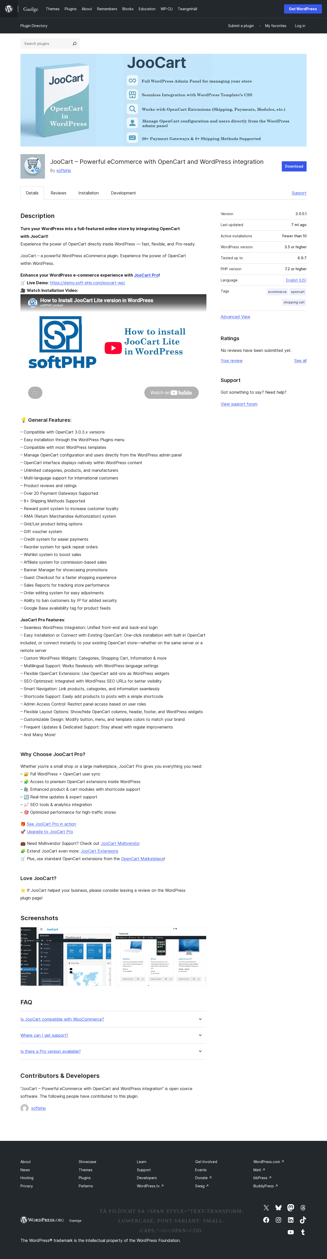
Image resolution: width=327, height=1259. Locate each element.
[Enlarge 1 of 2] (104, 933)
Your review (232, 360)
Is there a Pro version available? (50, 1051)
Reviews (58, 192)
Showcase (87, 1161)
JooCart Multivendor (120, 843)
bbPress (262, 1178)
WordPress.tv (150, 1186)
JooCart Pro (146, 275)
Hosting (26, 1178)
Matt (259, 1170)
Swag (202, 1186)
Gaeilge (75, 1220)
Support (299, 192)
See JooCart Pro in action (51, 823)
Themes (85, 1170)
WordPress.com (268, 1161)
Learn (141, 1161)
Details (32, 192)
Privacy (26, 1186)
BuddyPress (265, 1186)
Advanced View (235, 316)
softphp (63, 170)
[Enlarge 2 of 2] (199, 933)
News (25, 1170)
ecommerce (277, 292)
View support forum (239, 403)
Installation (88, 192)
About (25, 1161)
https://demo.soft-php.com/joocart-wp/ (87, 282)
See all (300, 360)
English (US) (296, 280)
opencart (298, 292)
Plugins (85, 1178)
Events (201, 1170)
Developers (147, 1178)
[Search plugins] (74, 44)
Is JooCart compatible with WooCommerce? (62, 1019)
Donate (203, 1178)
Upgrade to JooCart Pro (50, 831)
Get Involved (206, 1161)
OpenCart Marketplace (142, 858)
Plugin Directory (34, 25)
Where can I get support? (44, 1035)
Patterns (86, 1186)
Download (294, 166)
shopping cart (294, 302)
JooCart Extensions (99, 851)
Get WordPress (303, 9)
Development (123, 192)
